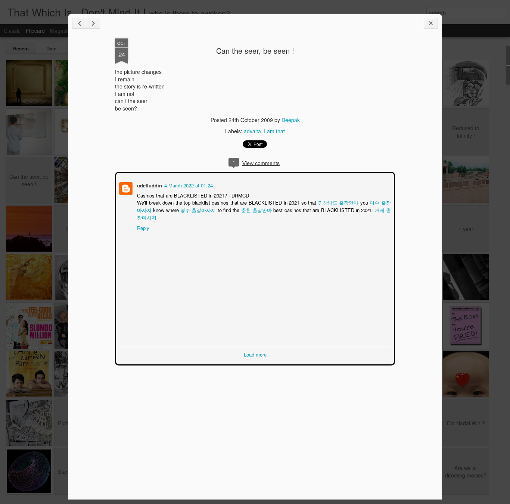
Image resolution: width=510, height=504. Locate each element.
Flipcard (35, 30)
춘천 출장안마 (251, 209)
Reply (142, 227)
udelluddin (148, 184)
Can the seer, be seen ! (255, 50)
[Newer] (79, 23)
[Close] (431, 23)
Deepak (291, 120)
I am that (274, 131)
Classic (12, 30)
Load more (255, 353)
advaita (252, 131)
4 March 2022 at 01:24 (188, 184)
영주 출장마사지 (193, 209)
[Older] (93, 23)
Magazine (61, 30)
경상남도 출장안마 (335, 201)
